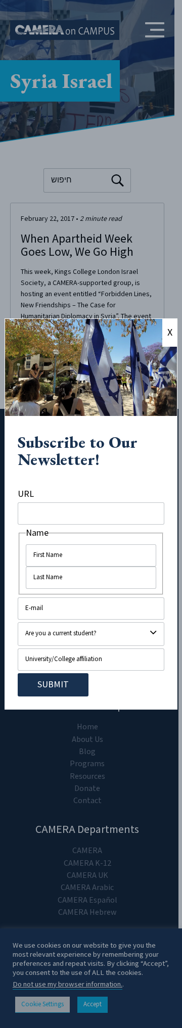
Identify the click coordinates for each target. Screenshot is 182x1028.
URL (26, 494)
